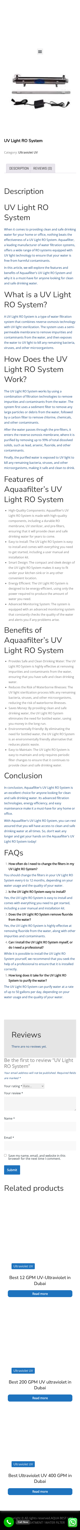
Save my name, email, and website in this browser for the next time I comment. (36, 1157)
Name (9, 1118)
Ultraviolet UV (28, 152)
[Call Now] (9, 1522)
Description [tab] (19, 168)
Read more (40, 1294)
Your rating (13, 1086)
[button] (40, 52)
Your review (13, 1093)
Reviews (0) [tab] (42, 168)
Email (9, 1138)
